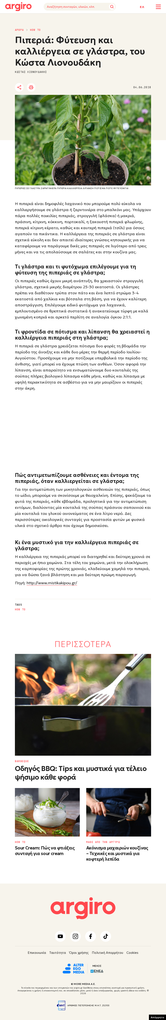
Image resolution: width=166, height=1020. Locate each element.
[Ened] (97, 971)
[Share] (19, 87)
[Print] (31, 87)
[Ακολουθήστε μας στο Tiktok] (105, 936)
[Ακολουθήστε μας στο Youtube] (60, 936)
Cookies (132, 953)
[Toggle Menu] (158, 6)
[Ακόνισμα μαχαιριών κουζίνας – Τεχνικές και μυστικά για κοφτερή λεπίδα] (118, 812)
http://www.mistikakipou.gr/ (52, 582)
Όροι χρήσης (79, 953)
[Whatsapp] (67, 87)
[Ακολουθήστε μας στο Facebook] (90, 936)
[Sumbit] (112, 7)
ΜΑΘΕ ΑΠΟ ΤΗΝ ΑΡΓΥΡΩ (103, 842)
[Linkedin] (55, 87)
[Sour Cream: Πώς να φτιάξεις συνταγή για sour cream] (47, 812)
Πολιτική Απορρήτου (107, 953)
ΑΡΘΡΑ (19, 30)
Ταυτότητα (57, 953)
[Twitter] (44, 87)
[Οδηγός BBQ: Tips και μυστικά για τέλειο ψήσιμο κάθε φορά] (83, 705)
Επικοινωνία (37, 953)
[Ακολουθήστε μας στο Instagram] (75, 936)
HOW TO (35, 30)
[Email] (79, 87)
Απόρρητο (157, 1017)
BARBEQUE (22, 761)
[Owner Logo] (73, 968)
